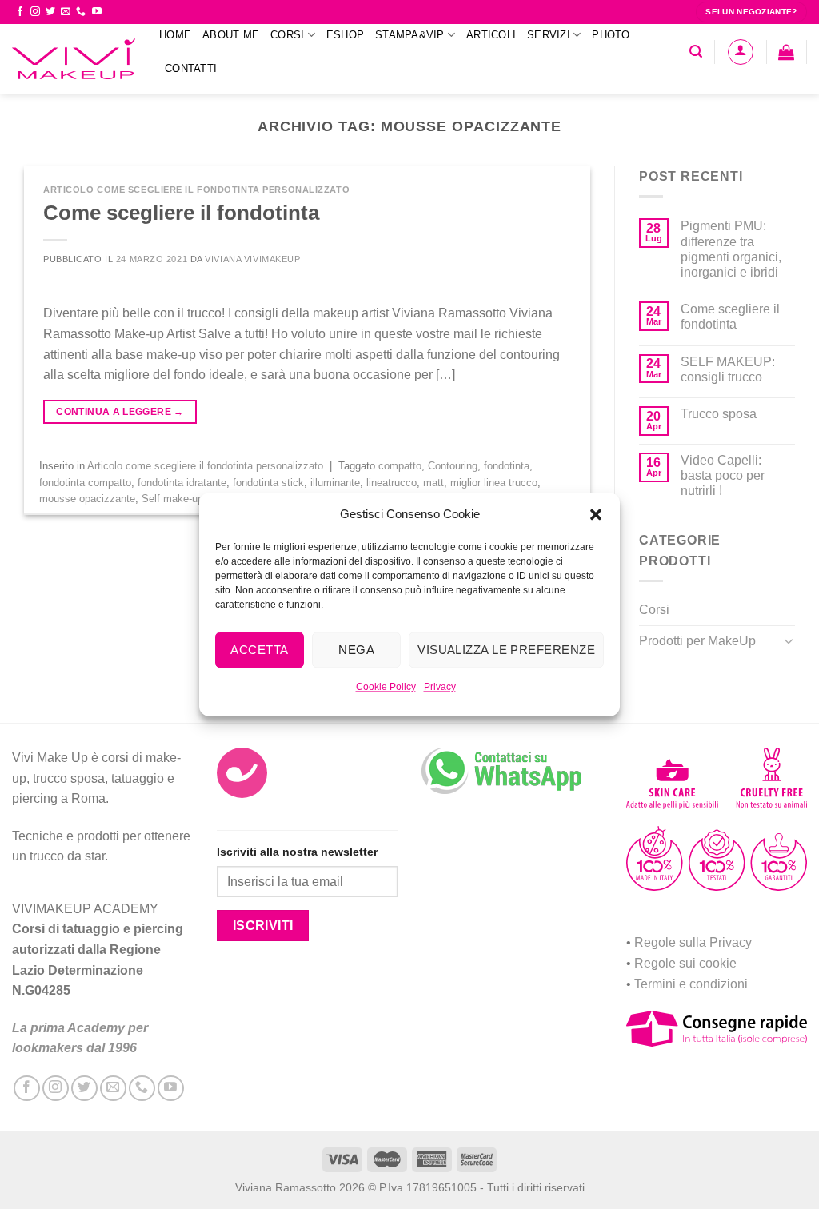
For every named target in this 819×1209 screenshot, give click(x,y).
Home (175, 35)
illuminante (335, 483)
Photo (610, 35)
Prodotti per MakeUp (697, 641)
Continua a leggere (119, 411)
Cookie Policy (386, 686)
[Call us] (81, 12)
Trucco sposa (719, 414)
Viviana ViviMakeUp (252, 259)
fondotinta (506, 466)
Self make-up (172, 499)
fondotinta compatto (85, 483)
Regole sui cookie (685, 963)
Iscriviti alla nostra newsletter (297, 851)
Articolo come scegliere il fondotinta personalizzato (196, 189)
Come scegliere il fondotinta (181, 213)
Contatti (191, 68)
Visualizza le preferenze (506, 649)
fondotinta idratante (182, 483)
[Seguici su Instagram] (35, 12)
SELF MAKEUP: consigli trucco (728, 369)
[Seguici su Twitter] (50, 12)
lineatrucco (391, 483)
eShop (345, 35)
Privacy (440, 686)
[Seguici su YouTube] (97, 12)
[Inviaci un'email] (65, 12)
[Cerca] (695, 51)
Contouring (452, 466)
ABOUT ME (230, 35)
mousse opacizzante (87, 499)
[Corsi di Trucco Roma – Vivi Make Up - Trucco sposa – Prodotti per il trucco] (73, 58)
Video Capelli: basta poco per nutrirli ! (723, 475)
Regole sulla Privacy (693, 942)
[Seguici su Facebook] (20, 12)
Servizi (548, 35)
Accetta (259, 649)
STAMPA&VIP (410, 35)
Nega (356, 649)
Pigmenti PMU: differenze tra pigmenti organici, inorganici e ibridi (731, 249)
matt (433, 483)
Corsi (287, 35)
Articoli (491, 35)
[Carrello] (786, 52)
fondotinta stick (268, 483)
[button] (596, 514)
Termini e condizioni (691, 984)
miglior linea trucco (493, 483)
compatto (399, 466)
